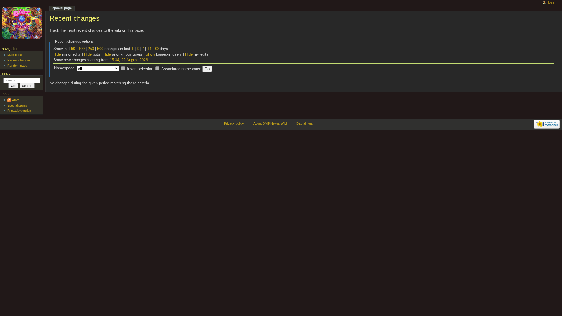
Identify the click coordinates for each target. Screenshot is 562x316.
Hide (57, 54)
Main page (14, 54)
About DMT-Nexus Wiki (270, 123)
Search (7, 73)
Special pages (17, 105)
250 (91, 49)
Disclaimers (304, 123)
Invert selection (140, 69)
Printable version (19, 110)
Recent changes (19, 60)
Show (150, 54)
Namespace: (65, 68)
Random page (17, 65)
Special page (62, 8)
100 (81, 49)
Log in (551, 2)
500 (100, 49)
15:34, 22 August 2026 (129, 60)
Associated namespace (181, 69)
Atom (15, 100)
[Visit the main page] (22, 22)
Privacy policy (234, 123)
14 (149, 49)
